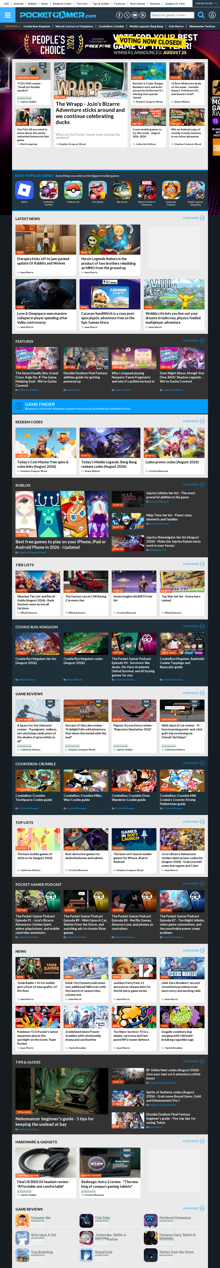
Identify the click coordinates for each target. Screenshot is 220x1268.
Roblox (32, 3)
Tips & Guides (100, 3)
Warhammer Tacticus (202, 26)
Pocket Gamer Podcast (38, 884)
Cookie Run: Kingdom (36, 26)
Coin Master (176, 26)
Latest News (27, 218)
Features (119, 3)
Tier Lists (82, 3)
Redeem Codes (62, 3)
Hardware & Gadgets (36, 1142)
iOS (6, 3)
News (44, 3)
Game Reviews (29, 694)
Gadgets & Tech (175, 3)
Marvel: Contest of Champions (74, 26)
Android (18, 3)
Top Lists (24, 822)
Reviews (155, 3)
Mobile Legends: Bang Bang (146, 26)
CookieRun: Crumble (111, 26)
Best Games (137, 3)
